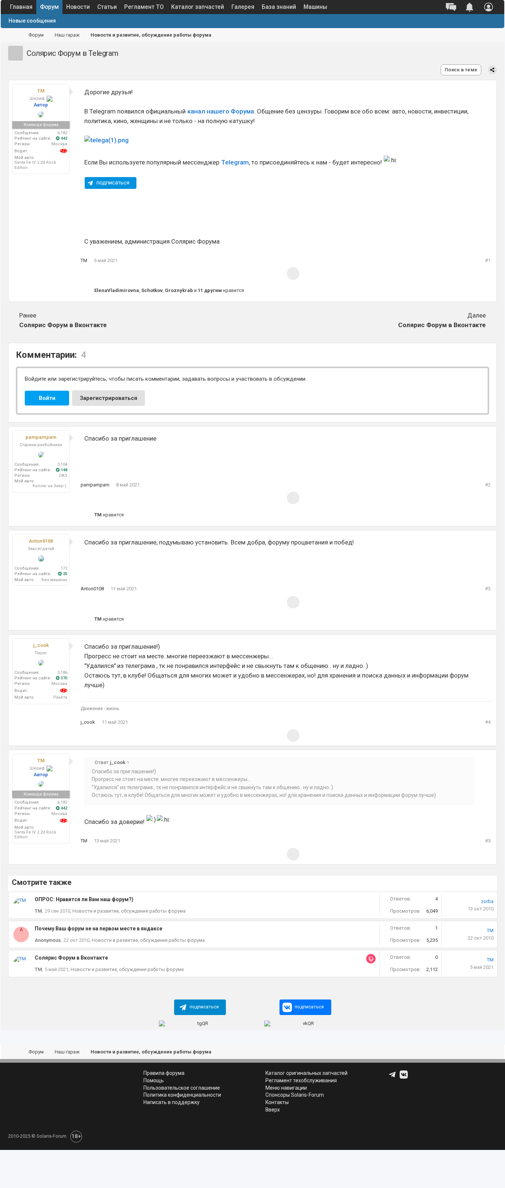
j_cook (41, 645)
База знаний (279, 7)
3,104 (62, 464)
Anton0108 (41, 541)
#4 (488, 722)
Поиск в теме (461, 69)
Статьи (107, 7)
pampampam (41, 437)
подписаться (112, 182)
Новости (78, 7)
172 (64, 568)
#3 (488, 588)
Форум (49, 7)
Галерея (242, 7)
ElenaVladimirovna (116, 290)
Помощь (153, 1080)
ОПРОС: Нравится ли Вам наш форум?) (84, 899)
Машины (315, 7)
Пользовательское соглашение (181, 1088)
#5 (488, 841)
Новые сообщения (32, 21)
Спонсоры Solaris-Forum (294, 1095)
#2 (488, 485)
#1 (488, 260)
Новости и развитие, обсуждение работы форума (129, 911)
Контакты (277, 1102)
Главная (21, 7)
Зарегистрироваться (108, 398)
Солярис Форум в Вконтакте (63, 320)
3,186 (62, 672)
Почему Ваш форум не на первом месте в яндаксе (98, 928)
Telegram (235, 162)
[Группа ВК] (404, 1077)
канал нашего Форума (220, 111)
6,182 (62, 132)
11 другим (210, 290)
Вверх (272, 1110)
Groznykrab (179, 290)
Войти (47, 398)
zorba (487, 901)
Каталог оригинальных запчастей (306, 1073)
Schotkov (152, 290)
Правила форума (163, 1073)
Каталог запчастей (197, 7)
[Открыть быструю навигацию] (489, 35)
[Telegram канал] (393, 1077)
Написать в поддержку (171, 1102)
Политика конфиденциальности (182, 1095)
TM (41, 91)
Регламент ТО (144, 7)
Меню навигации (286, 1088)
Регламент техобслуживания (301, 1080)
